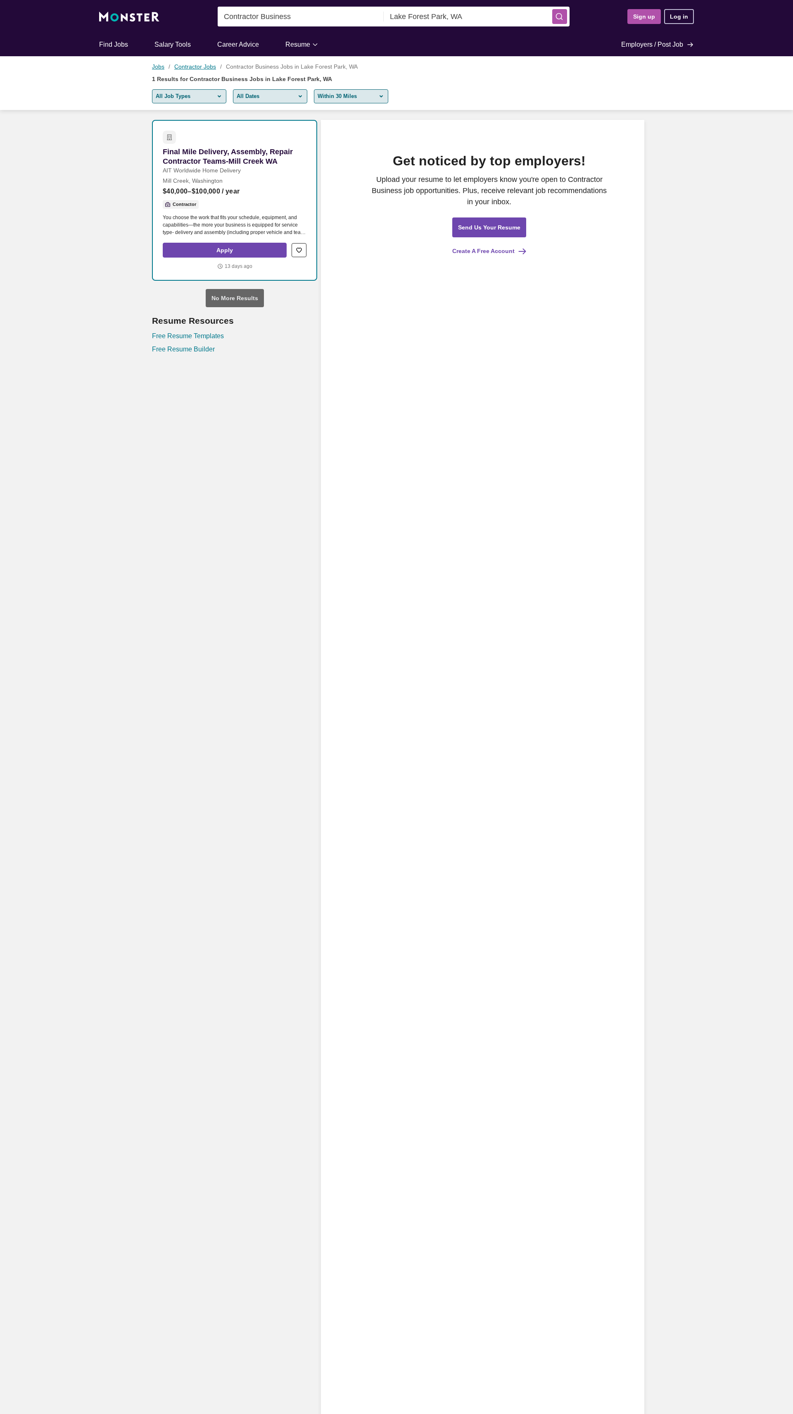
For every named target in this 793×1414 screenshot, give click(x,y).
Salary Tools (172, 44)
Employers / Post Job (652, 44)
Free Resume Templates (188, 335)
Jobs (158, 66)
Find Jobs (113, 44)
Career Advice (238, 44)
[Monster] (129, 17)
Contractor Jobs (195, 66)
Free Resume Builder (183, 349)
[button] (559, 16)
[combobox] (301, 16)
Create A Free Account (483, 251)
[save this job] (299, 250)
